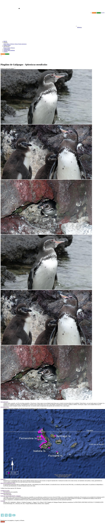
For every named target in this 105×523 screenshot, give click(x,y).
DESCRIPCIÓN (4, 402)
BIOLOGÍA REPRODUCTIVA (8, 483)
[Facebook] (2, 516)
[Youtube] (14, 516)
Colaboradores (6, 49)
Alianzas (13, 47)
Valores (16, 44)
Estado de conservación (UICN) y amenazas (11, 495)
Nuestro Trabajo (7, 47)
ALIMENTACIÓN (5, 490)
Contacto (5, 51)
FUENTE (3, 501)
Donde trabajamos (22, 44)
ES (102, 12)
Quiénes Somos (6, 45)
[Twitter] (6, 516)
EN (103, 12)
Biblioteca (79, 27)
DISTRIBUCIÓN (5, 407)
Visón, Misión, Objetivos (8, 44)
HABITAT (3, 479)
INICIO (5, 41)
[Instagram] (10, 516)
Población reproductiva (6, 493)
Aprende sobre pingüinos (9, 50)
